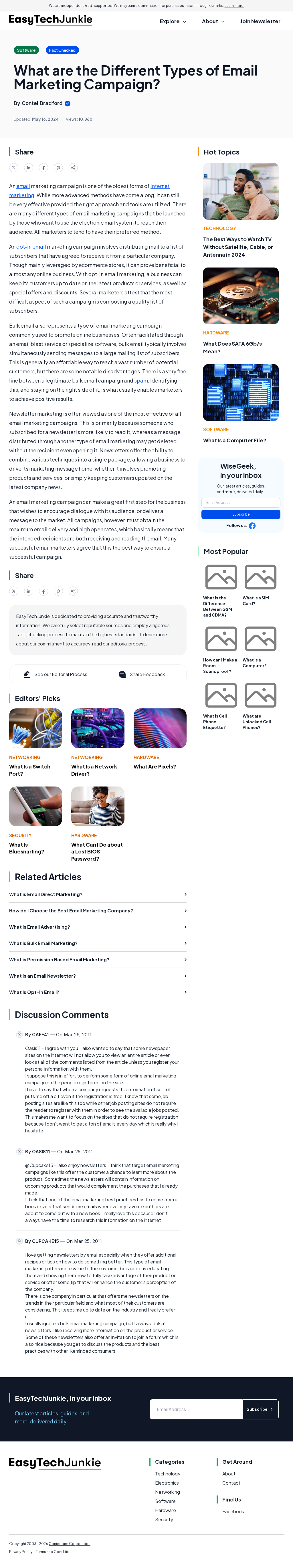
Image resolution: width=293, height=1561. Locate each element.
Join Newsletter (260, 21)
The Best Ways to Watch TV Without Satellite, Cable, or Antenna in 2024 (238, 247)
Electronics (167, 1483)
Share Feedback (147, 674)
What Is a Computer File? (234, 440)
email (23, 186)
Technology (219, 228)
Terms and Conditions (55, 1552)
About (228, 1474)
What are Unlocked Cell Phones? (257, 721)
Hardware (146, 757)
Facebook (233, 1511)
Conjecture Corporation (69, 1544)
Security (20, 835)
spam (141, 380)
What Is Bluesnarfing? (26, 848)
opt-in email (31, 246)
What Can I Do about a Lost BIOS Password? (97, 851)
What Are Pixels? (155, 766)
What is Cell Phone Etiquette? (215, 721)
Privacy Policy (20, 1552)
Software (216, 429)
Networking (25, 757)
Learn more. (234, 5)
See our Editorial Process (60, 674)
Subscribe (241, 514)
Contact (231, 1483)
